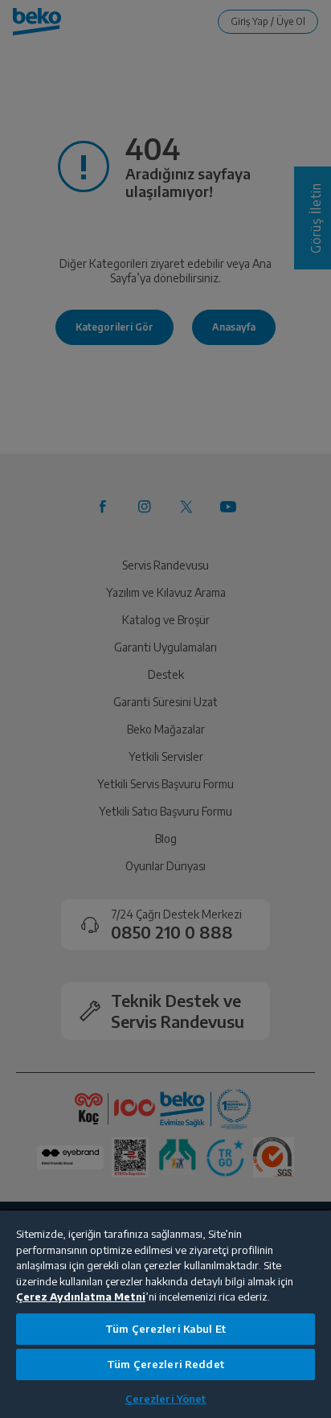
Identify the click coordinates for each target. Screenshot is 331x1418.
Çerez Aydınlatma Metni (80, 1296)
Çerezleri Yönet (165, 1398)
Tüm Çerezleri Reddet (165, 1364)
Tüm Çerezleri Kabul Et (165, 1328)
